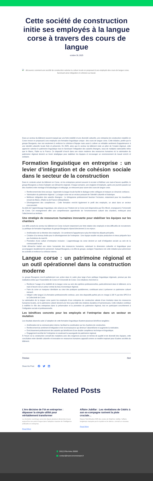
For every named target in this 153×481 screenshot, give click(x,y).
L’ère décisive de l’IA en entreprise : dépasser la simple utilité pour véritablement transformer (42, 412)
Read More (26, 429)
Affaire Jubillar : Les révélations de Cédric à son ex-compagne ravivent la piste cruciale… (105, 412)
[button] (39, 366)
